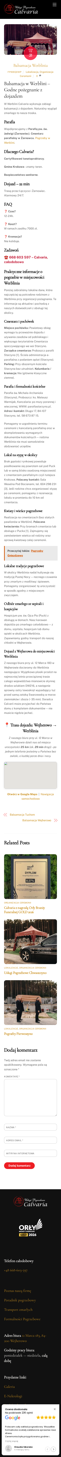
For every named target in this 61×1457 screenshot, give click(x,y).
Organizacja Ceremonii (17, 903)
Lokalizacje (32, 71)
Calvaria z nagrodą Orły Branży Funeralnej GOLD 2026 (24, 910)
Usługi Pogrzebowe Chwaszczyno (25, 973)
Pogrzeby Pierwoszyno (18, 1034)
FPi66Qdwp (14, 72)
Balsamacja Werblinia (30, 65)
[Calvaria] (21, 12)
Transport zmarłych (18, 1309)
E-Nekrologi (13, 1396)
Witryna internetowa (20, 1153)
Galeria (9, 1386)
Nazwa (11, 1127)
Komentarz (12, 1076)
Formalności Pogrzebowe (22, 1319)
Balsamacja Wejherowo (36, 820)
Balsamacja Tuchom (22, 814)
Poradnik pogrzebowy (20, 1300)
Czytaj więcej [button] (11, 1441)
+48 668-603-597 (15, 1270)
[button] (54, 1409)
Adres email (14, 1140)
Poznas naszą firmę (17, 1290)
